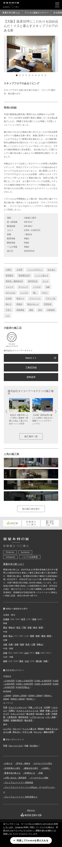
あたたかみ (10, 293)
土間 (48, 714)
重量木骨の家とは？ (13, 564)
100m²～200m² (20, 696)
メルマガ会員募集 (30, 557)
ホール (45, 281)
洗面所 (6, 720)
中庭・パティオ (35, 707)
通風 (31, 310)
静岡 (49, 636)
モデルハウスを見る (43, 763)
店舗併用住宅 (17, 720)
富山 (11, 636)
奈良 (28, 644)
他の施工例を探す (31, 509)
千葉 (24, 627)
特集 (41, 773)
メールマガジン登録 (39, 778)
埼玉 (18, 627)
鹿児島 (39, 661)
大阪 (5, 644)
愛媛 (38, 653)
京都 (16, 644)
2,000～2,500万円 (24, 681)
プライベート (35, 298)
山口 (27, 653)
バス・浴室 (51, 717)
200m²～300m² (35, 696)
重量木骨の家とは (11, 12)
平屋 (31, 462)
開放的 (19, 304)
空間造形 (48, 304)
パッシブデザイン (35, 270)
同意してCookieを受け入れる (32, 840)
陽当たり (20, 298)
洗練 (48, 287)
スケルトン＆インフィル (27, 711)
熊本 (21, 661)
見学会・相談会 (23, 763)
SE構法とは (29, 773)
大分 (27, 661)
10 (45, 75)
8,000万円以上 (23, 687)
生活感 (8, 298)
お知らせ (8, 763)
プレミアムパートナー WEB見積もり (21, 797)
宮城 (34, 619)
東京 (5, 627)
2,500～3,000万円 (43, 681)
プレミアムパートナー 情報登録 (18, 782)
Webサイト (31, 358)
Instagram (10, 557)
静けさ (8, 304)
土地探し (46, 768)
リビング (9, 287)
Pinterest (10, 552)
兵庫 (11, 644)
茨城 (30, 627)
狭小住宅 (30, 714)
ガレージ (17, 729)
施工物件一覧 (31, 436)
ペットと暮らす (41, 275)
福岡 (5, 661)
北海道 (6, 619)
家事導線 (20, 310)
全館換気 (51, 310)
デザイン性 (50, 298)
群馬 (41, 627)
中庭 (31, 484)
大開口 (8, 270)
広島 (5, 653)
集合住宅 (28, 720)
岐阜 (38, 636)
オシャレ (38, 732)
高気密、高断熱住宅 (14, 281)
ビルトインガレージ (18, 707)
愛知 (43, 636)
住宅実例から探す (12, 768)
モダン (45, 293)
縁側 (42, 711)
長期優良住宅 (24, 275)
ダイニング (23, 287)
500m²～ (31, 699)
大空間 (19, 270)
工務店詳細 (31, 367)
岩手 (23, 619)
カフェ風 (7, 732)
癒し (35, 293)
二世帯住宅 (12, 717)
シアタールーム (37, 717)
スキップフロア (18, 714)
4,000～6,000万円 (43, 684)
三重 (33, 644)
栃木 (35, 627)
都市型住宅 (33, 281)
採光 (40, 310)
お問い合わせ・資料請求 (15, 778)
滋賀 (22, 644)
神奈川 (12, 627)
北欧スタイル (52, 729)
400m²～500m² (18, 699)
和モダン (17, 732)
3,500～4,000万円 (24, 684)
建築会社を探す (31, 768)
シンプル (24, 293)
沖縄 (46, 661)
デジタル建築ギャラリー (36, 12)
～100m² (7, 696)
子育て (8, 310)
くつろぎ (37, 287)
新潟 (5, 636)
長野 (32, 636)
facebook (25, 552)
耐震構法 (9, 275)
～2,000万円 (9, 681)
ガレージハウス (31, 473)
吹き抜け (51, 270)
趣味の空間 (49, 732)
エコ (8, 316)
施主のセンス (33, 304)
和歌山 (40, 644)
